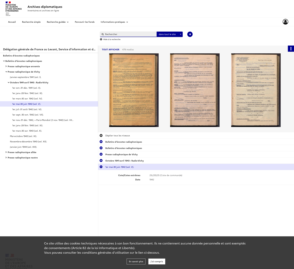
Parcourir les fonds (84, 21)
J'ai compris (157, 261)
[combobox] (170, 34)
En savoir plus (136, 261)
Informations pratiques (113, 21)
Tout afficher (110, 49)
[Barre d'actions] (291, 49)
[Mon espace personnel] (285, 21)
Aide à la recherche (112, 39)
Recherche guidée (56, 21)
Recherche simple (31, 21)
